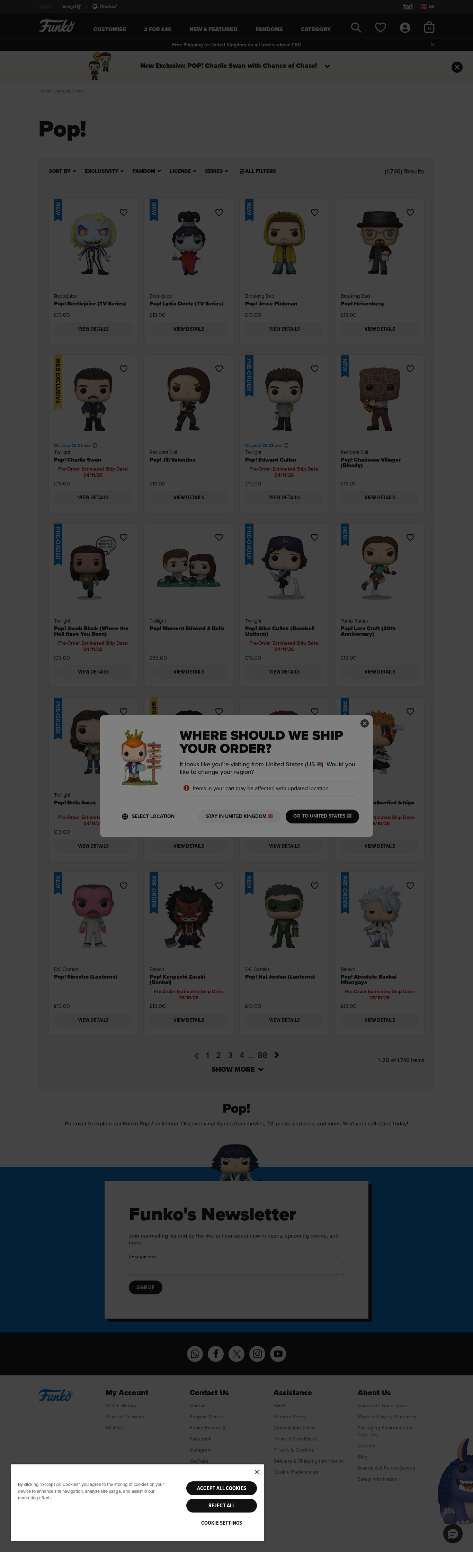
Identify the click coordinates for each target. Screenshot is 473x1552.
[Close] (257, 1472)
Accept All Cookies (221, 1488)
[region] (137, 1502)
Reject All (221, 1505)
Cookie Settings (221, 1522)
